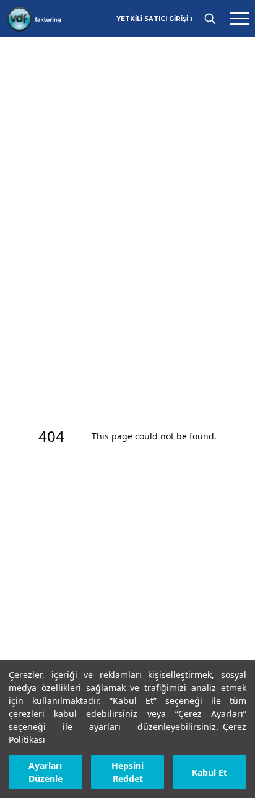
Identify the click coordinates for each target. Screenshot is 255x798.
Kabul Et (209, 772)
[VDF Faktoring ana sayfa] (34, 19)
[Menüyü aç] (239, 18)
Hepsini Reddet (127, 772)
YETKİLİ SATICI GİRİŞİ (154, 18)
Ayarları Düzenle (45, 772)
